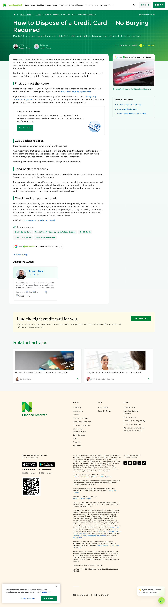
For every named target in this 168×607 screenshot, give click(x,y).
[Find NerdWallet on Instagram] (135, 463)
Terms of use (129, 407)
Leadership (78, 411)
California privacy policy (134, 421)
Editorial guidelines (81, 425)
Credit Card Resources (45, 237)
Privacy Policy (81, 534)
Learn (38, 15)
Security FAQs (104, 411)
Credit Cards (25, 15)
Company (77, 407)
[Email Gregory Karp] (34, 274)
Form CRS (102, 532)
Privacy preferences (132, 424)
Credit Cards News (23, 232)
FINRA (112, 528)
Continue (48, 598)
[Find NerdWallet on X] (125, 463)
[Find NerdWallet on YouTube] (130, 463)
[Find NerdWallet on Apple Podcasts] (139, 463)
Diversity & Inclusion (82, 422)
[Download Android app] (47, 464)
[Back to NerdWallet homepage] (14, 14)
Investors (77, 446)
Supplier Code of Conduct (130, 412)
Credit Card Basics (23, 237)
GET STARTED (141, 319)
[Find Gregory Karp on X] (30, 274)
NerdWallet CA (103, 595)
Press (75, 439)
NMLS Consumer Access (82, 477)
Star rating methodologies (79, 430)
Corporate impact (81, 418)
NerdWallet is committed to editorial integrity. (133, 89)
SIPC (117, 528)
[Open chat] (161, 600)
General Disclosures (88, 536)
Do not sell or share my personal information (133, 429)
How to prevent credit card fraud (39, 220)
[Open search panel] (134, 5)
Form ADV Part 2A (113, 532)
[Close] (165, 587)
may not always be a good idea (76, 92)
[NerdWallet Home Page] (12, 5)
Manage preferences (28, 598)
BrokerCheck (78, 538)
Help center (103, 407)
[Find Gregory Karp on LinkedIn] (38, 274)
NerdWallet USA (83, 595)
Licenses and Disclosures (101, 477)
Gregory (36, 271)
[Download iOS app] (29, 464)
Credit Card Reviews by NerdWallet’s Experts (55, 232)
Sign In (145, 5)
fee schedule (101, 536)
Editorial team (79, 435)
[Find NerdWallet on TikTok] (144, 463)
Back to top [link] (22, 254)
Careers (76, 415)
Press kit (76, 442)
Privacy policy (129, 417)
